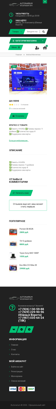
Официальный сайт (37, 405)
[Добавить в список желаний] (28, 109)
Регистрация (16, 371)
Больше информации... (19, 141)
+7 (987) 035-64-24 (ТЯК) (31, 319)
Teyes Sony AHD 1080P (29, 253)
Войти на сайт (17, 367)
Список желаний (18, 381)
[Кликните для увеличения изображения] (28, 78)
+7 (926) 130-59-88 (31, 309)
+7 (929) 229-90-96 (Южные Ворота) (31, 313)
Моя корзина (16, 376)
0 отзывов (24, 105)
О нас (13, 350)
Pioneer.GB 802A (26, 229)
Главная (14, 345)
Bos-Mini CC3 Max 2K (28, 265)
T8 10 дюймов (26, 241)
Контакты (15, 354)
